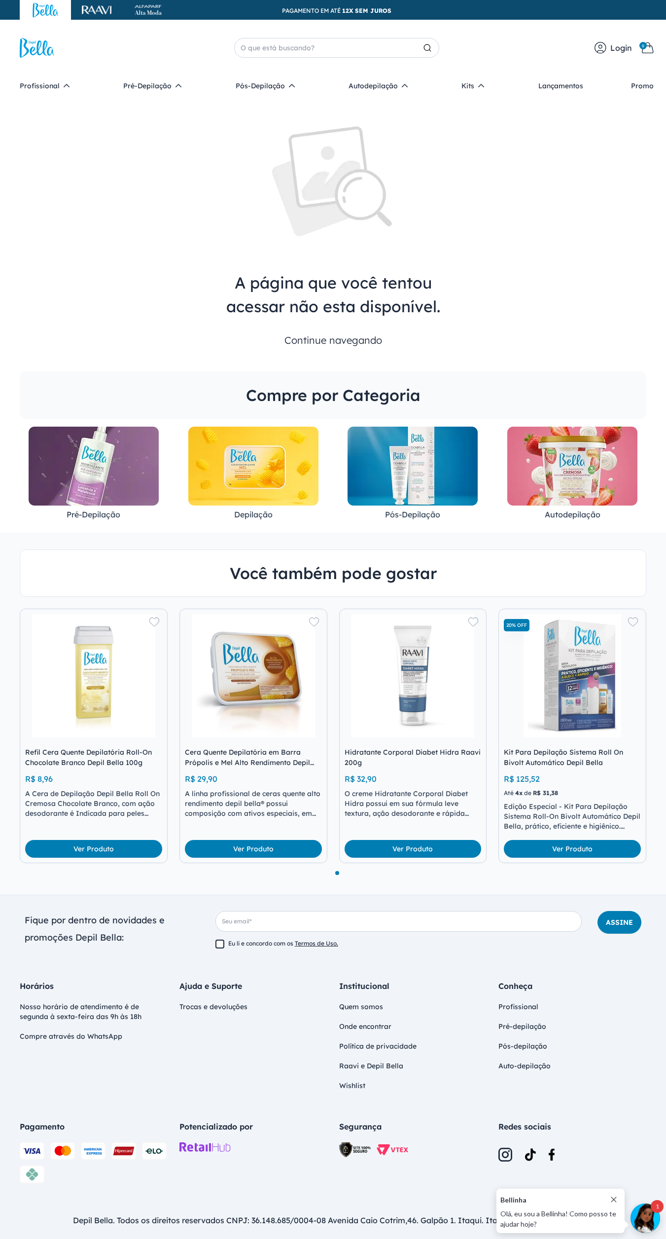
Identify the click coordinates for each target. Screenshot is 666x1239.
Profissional (518, 1006)
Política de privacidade (378, 1046)
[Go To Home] (37, 48)
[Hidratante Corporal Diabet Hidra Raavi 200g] (413, 675)
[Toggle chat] (645, 1218)
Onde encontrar (365, 1026)
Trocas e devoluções (213, 1006)
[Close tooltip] (614, 1199)
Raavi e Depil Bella (371, 1065)
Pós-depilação (522, 1046)
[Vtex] (392, 1150)
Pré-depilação (522, 1026)
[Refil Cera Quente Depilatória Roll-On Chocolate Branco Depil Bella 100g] (93, 675)
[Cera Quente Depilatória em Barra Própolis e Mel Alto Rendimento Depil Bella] (253, 675)
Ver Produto (93, 848)
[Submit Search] (431, 48)
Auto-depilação (524, 1065)
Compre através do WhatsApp (71, 1036)
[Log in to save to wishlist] (154, 622)
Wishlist (352, 1085)
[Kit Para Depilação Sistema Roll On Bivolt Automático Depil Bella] (572, 675)
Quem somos (361, 1006)
